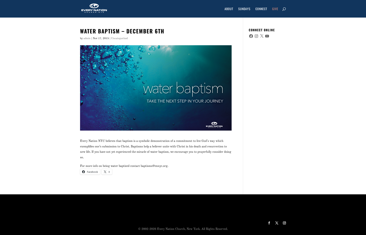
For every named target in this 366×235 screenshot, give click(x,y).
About (229, 9)
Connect (261, 9)
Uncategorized (119, 38)
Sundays (244, 9)
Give (275, 9)
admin (87, 38)
